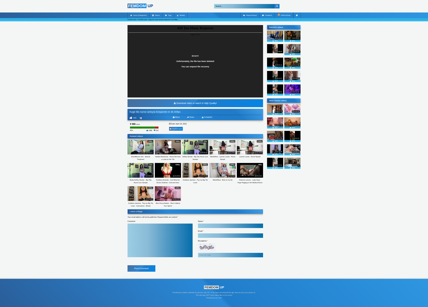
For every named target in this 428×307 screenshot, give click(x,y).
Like (134, 118)
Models (182, 15)
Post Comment (141, 268)
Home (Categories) (140, 15)
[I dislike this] (141, 119)
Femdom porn (177, 129)
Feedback (268, 15)
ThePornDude (285, 15)
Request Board (251, 15)
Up (140, 6)
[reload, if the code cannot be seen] (207, 251)
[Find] (277, 6)
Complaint (208, 117)
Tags (169, 15)
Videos (157, 15)
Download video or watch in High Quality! (196, 103)
